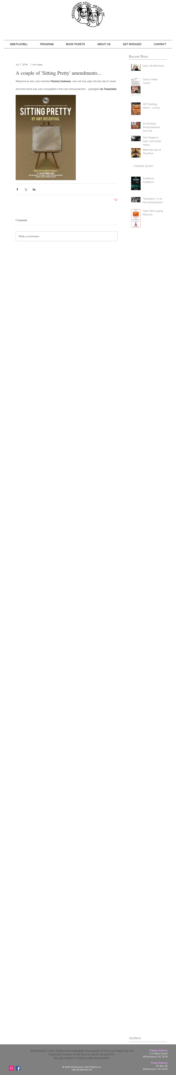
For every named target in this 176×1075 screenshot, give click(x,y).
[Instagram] (11, 1068)
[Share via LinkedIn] (34, 189)
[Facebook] (18, 1068)
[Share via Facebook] (17, 189)
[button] (19, 44)
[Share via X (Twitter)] (25, 189)
